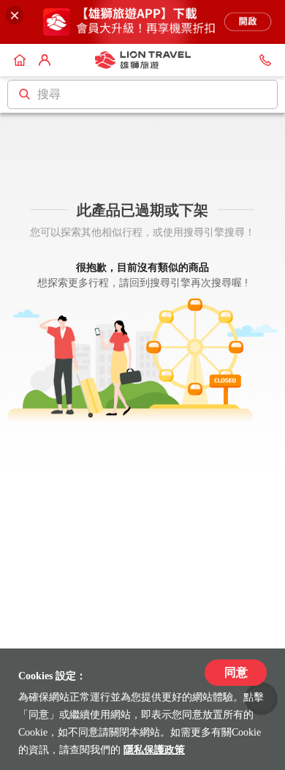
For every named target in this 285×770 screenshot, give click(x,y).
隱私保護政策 (154, 749)
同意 (236, 672)
